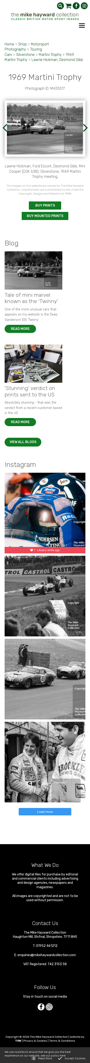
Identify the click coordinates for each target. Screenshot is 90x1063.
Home (9, 44)
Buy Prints (45, 205)
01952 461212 (46, 946)
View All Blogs (23, 442)
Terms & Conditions (62, 1040)
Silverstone (25, 54)
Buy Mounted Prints (45, 216)
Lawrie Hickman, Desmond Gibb (57, 59)
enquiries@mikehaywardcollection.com (47, 955)
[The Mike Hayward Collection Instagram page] (84, 5)
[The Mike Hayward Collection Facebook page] (76, 5)
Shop (22, 44)
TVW (18, 1040)
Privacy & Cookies (35, 1040)
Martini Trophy (50, 54)
